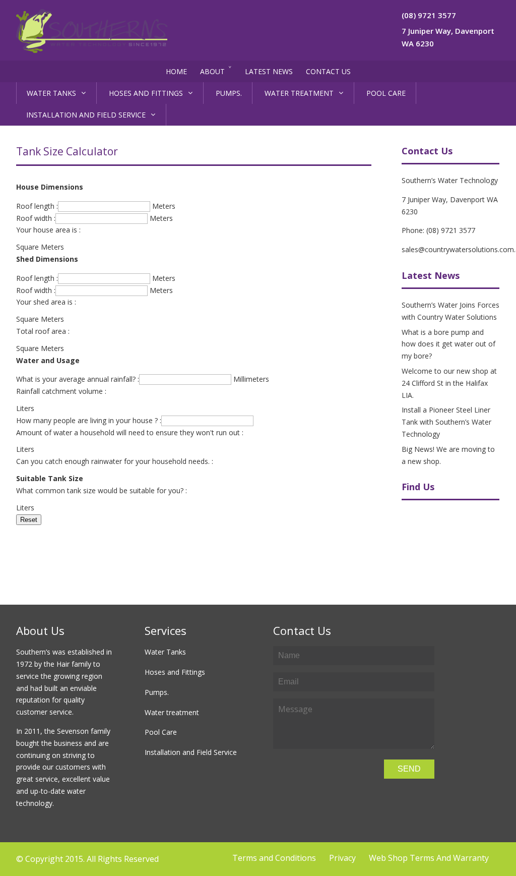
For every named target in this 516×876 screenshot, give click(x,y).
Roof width (34, 218)
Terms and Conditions (274, 857)
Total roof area (41, 331)
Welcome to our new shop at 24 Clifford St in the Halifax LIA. (449, 383)
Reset (28, 519)
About (212, 71)
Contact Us (328, 71)
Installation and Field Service (86, 115)
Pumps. (229, 93)
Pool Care (386, 93)
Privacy (342, 857)
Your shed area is (44, 302)
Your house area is (46, 230)
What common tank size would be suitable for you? (99, 490)
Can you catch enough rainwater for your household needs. (113, 461)
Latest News (269, 71)
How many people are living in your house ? (87, 420)
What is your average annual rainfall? (76, 379)
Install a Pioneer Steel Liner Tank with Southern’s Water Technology (446, 422)
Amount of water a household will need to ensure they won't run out (128, 432)
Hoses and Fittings (146, 93)
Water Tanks (51, 93)
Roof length (35, 206)
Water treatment (299, 93)
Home (176, 71)
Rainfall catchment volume (59, 391)
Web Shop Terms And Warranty (429, 857)
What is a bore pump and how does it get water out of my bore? (448, 344)
